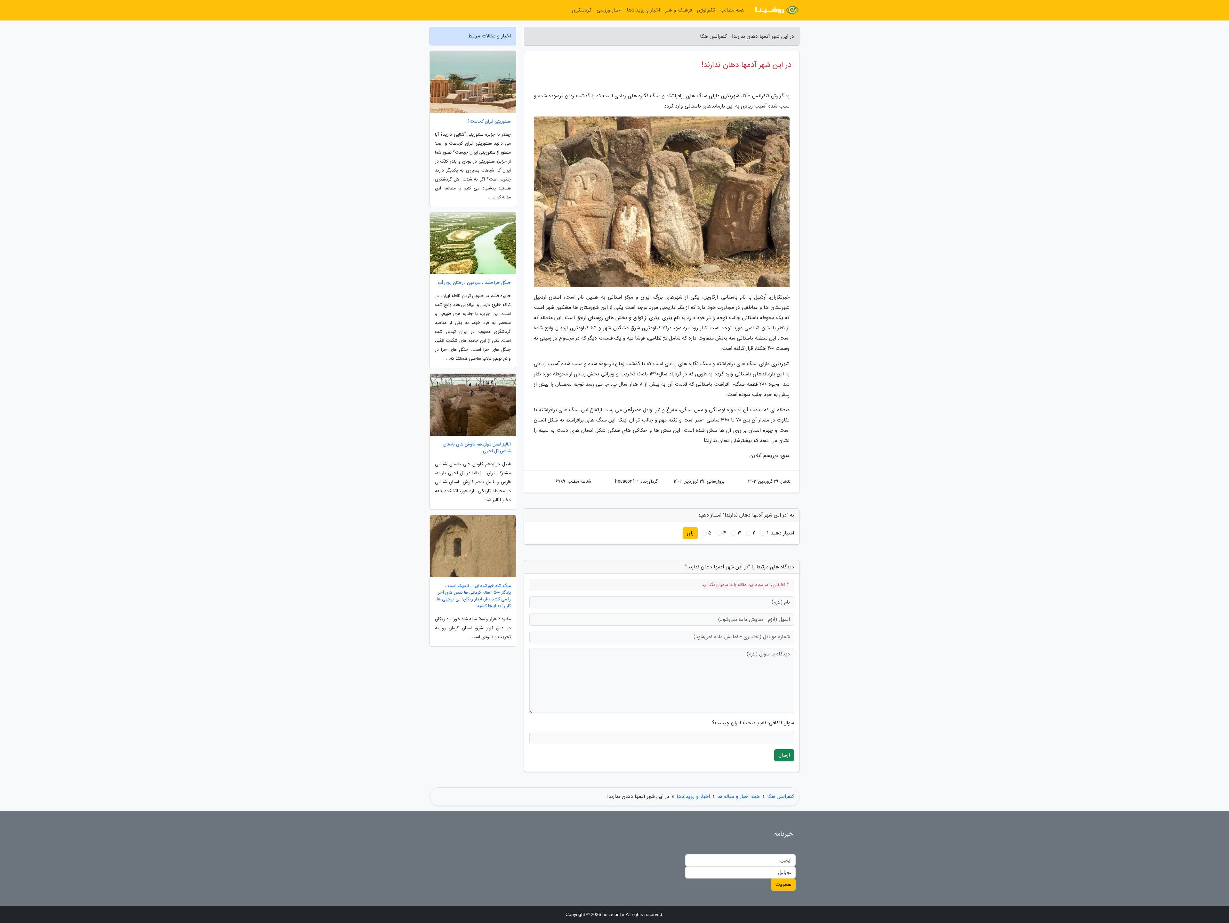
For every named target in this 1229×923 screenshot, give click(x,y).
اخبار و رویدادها (643, 10)
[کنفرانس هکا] (775, 10)
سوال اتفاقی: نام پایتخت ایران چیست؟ (753, 723)
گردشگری (581, 10)
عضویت (783, 884)
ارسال (784, 755)
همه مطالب (732, 10)
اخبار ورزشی (609, 10)
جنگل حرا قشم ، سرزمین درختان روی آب (474, 282)
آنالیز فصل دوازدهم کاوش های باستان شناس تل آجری (477, 447)
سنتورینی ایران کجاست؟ (489, 121)
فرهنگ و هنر (678, 10)
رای (690, 533)
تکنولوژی (706, 10)
